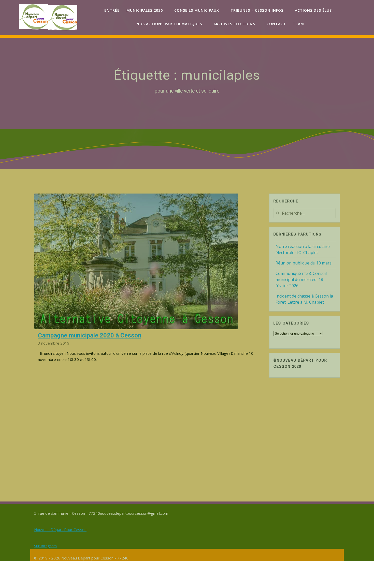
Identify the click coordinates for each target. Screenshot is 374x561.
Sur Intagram (45, 545)
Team (298, 23)
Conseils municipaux (196, 10)
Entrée (112, 10)
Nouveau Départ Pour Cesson (60, 529)
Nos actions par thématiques (169, 23)
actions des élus (313, 10)
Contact (276, 23)
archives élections (234, 23)
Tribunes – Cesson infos (257, 10)
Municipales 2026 (144, 10)
